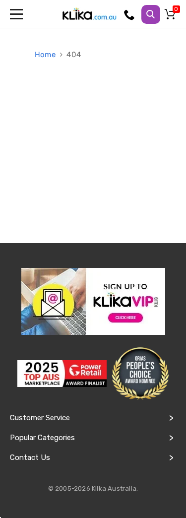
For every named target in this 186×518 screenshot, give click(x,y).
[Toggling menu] (17, 14)
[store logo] (89, 13)
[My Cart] (172, 16)
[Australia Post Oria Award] (140, 373)
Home (46, 54)
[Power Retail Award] (62, 373)
